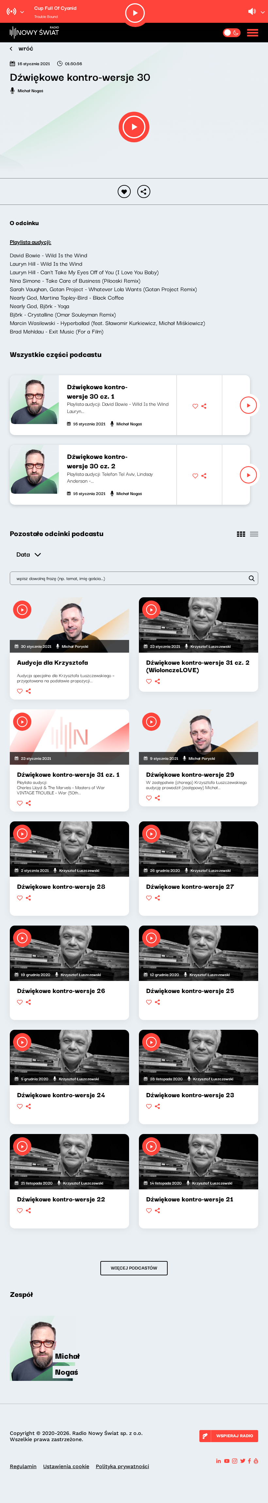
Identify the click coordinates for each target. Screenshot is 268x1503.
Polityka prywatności (122, 1466)
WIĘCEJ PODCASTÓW (134, 1267)
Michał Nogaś (30, 90)
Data (23, 554)
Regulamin (23, 1466)
